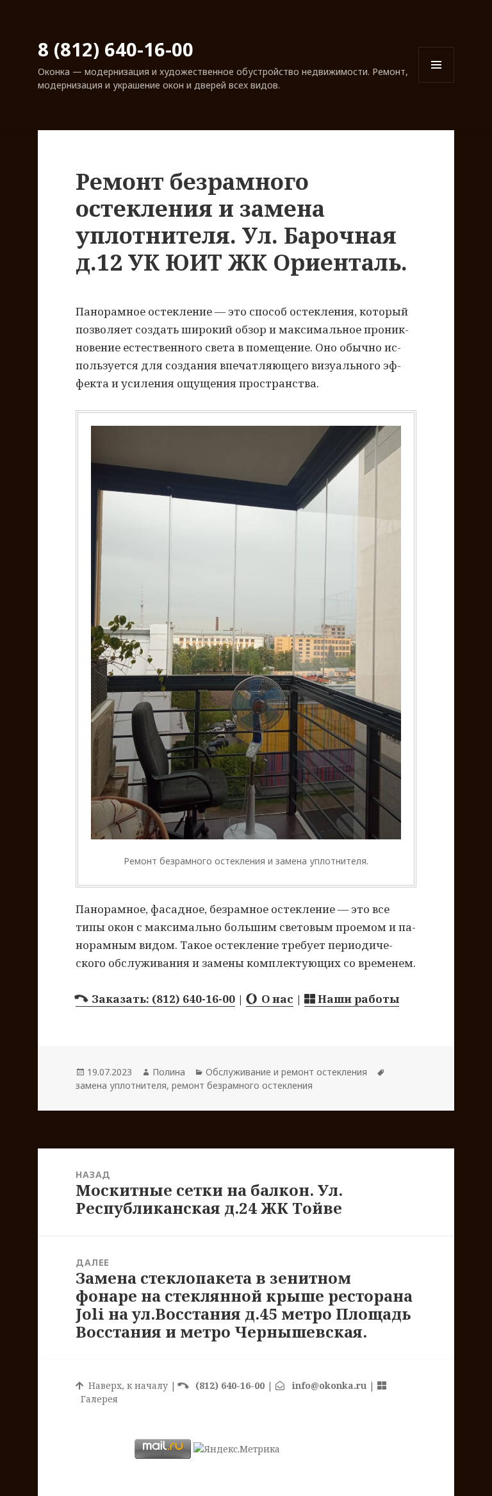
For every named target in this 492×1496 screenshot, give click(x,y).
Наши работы (357, 998)
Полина (168, 1072)
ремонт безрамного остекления (242, 1085)
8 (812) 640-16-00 (115, 49)
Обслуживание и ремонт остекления (286, 1072)
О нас (274, 998)
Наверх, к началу (125, 1385)
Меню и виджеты (436, 82)
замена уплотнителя (121, 1085)
